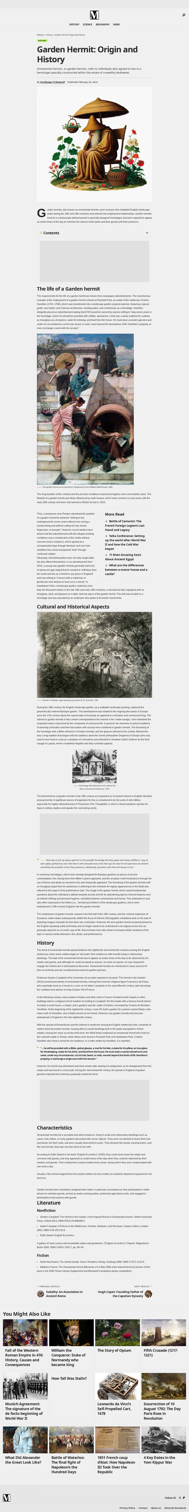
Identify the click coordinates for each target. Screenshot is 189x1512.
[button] (183, 15)
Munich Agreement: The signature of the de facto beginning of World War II (24, 1411)
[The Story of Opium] (117, 1332)
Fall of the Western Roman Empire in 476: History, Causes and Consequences (24, 1357)
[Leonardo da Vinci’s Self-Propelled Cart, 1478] (117, 1386)
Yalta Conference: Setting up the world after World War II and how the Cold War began (125, 542)
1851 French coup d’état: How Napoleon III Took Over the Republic (116, 1464)
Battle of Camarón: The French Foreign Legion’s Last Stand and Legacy (124, 525)
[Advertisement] (94, 261)
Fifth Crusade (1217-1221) (161, 1353)
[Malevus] (94, 15)
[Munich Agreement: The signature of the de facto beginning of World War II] (25, 1386)
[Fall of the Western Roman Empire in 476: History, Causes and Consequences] (25, 1332)
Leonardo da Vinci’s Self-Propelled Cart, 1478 (114, 1408)
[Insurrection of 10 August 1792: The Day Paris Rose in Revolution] (163, 1386)
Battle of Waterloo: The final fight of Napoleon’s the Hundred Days (67, 1464)
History (42, 41)
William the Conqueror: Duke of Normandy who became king (68, 1357)
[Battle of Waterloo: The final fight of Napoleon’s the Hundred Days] (71, 1439)
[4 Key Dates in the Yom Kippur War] (163, 1439)
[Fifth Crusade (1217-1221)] (163, 1332)
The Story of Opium (114, 1350)
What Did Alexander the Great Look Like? (23, 1460)
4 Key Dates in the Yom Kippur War (159, 1460)
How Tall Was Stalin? (69, 1378)
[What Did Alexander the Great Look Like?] (25, 1439)
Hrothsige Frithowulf (52, 82)
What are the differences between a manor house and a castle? (126, 569)
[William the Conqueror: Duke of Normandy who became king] (71, 1332)
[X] (180, 1498)
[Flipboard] (184, 1498)
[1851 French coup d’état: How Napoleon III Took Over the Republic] (117, 1439)
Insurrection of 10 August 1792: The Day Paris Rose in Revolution (162, 1411)
